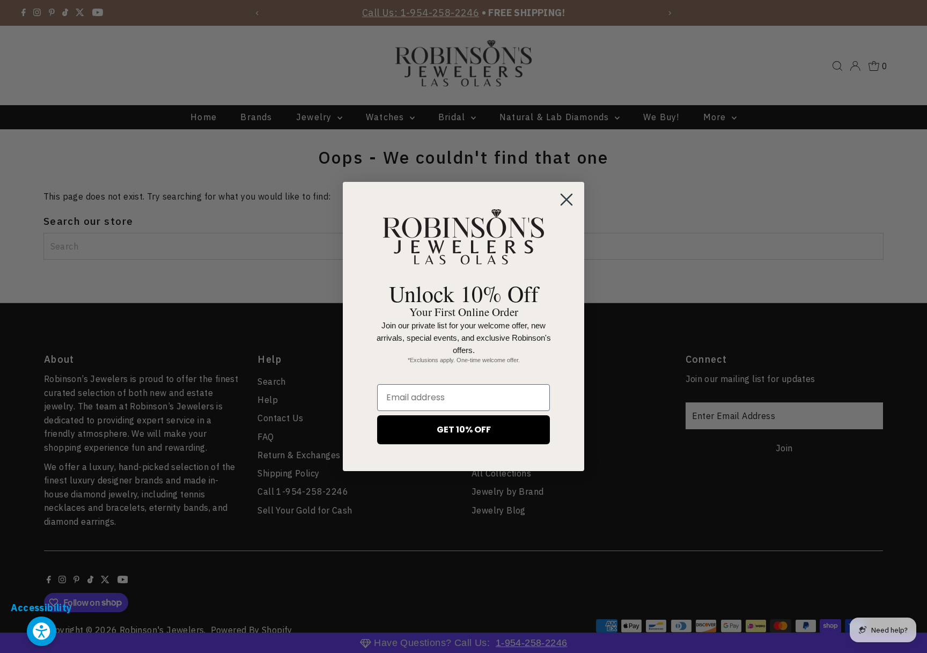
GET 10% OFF (464, 429)
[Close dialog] (566, 199)
